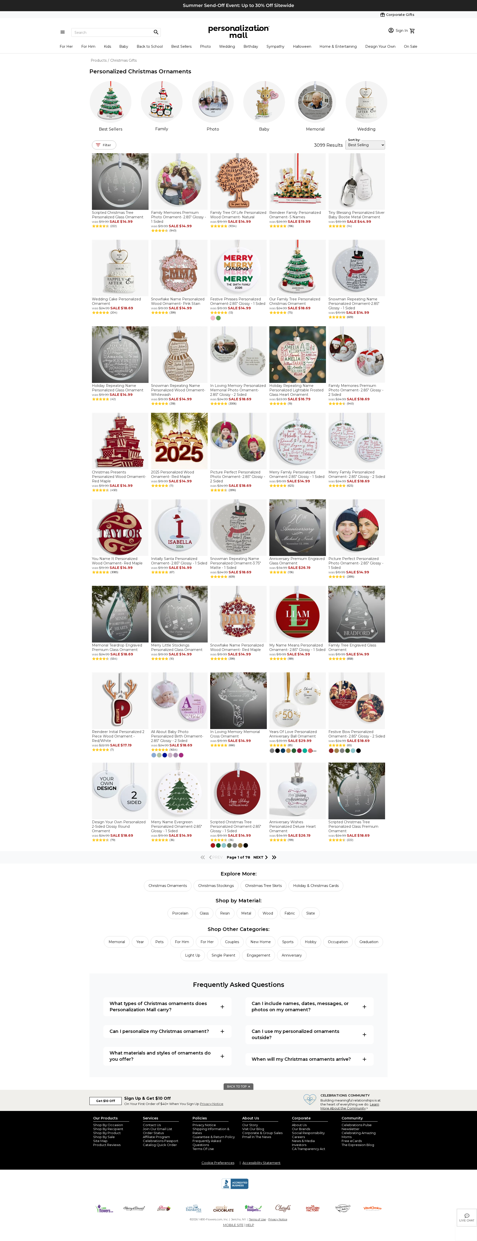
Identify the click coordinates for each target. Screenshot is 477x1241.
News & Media (303, 1141)
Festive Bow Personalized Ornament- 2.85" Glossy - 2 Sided (356, 734)
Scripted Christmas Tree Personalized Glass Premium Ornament (353, 826)
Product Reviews (106, 1145)
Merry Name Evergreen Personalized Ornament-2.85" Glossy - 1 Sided (176, 826)
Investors (299, 1145)
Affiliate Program (156, 1137)
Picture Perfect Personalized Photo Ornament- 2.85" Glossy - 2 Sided (237, 476)
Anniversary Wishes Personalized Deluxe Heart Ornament (292, 826)
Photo (205, 46)
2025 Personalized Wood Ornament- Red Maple (172, 474)
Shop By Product (107, 1133)
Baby (123, 46)
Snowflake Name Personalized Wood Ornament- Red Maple (237, 647)
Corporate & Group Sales (262, 1133)
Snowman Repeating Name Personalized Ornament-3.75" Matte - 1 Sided (235, 563)
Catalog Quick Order (160, 1145)
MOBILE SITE (233, 1225)
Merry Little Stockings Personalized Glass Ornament (176, 647)
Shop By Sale (104, 1137)
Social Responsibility (308, 1133)
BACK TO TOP (237, 1086)
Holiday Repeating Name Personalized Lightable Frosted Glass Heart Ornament (296, 390)
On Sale (410, 46)
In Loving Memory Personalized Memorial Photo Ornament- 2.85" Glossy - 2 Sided (238, 390)
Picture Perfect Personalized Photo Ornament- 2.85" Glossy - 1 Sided (355, 563)
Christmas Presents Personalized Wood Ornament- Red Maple (119, 476)
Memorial (315, 129)
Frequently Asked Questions (207, 1143)
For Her (66, 46)
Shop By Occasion (108, 1125)
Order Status (153, 1133)
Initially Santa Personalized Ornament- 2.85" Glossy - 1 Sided (179, 560)
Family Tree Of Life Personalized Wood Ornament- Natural (238, 214)
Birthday (250, 46)
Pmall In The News (256, 1137)
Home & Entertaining (338, 46)
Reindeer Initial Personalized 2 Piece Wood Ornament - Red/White (118, 736)
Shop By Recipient (108, 1129)
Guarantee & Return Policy (214, 1137)
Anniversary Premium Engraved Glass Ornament (297, 560)
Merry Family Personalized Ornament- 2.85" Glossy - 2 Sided (356, 474)
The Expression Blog (358, 1145)
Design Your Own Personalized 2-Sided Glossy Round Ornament (119, 826)
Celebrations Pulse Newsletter (357, 1127)
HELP (250, 1225)
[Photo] (213, 102)
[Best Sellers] (110, 102)
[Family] (162, 102)
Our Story (250, 1125)
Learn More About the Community (349, 1106)
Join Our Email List (157, 1129)
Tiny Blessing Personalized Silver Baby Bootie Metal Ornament (356, 214)
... (314, 750)
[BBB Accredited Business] (235, 1188)
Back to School (150, 46)
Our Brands (301, 1129)
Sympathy (275, 46)
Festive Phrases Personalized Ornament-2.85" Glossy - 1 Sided (237, 301)
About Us (299, 1125)
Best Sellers (181, 46)
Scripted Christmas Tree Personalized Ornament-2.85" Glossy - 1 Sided (235, 826)
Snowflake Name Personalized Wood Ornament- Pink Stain (177, 301)
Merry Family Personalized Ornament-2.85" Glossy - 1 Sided (296, 474)
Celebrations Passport (160, 1141)
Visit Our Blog (253, 1129)
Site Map (100, 1141)
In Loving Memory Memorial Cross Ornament (235, 734)
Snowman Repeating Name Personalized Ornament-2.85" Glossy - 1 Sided (353, 303)
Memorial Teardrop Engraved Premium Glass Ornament (117, 647)
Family (161, 129)
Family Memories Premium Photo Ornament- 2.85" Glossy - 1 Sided (178, 217)
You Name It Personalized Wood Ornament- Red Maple (117, 560)
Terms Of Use (203, 1149)
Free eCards (352, 1141)
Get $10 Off (105, 1101)
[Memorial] (315, 102)
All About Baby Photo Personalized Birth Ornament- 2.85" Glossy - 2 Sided (177, 736)
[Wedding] (366, 102)
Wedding (227, 46)
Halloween (302, 46)
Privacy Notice (211, 1104)
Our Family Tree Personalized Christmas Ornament (294, 301)
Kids (107, 46)
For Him (88, 46)
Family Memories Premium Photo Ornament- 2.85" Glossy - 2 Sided (355, 390)
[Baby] (264, 102)
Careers (298, 1137)
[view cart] (413, 30)
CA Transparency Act (308, 1149)
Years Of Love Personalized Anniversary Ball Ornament (293, 734)
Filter (107, 145)
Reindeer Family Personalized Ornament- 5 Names (295, 214)
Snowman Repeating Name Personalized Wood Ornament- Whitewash (178, 390)
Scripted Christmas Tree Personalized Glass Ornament (117, 214)
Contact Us (152, 1125)
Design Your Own (380, 46)
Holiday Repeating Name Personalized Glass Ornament (117, 387)
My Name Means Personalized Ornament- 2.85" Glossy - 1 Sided (297, 647)
